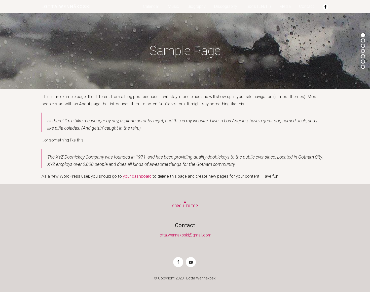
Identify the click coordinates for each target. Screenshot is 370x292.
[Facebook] (178, 262)
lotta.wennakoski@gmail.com (185, 235)
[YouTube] (191, 262)
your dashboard (137, 176)
